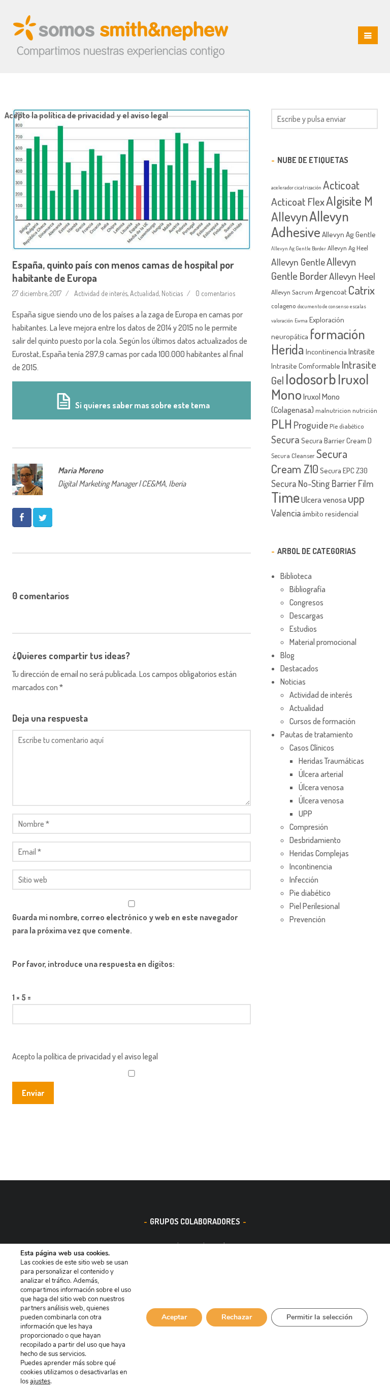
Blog (287, 655)
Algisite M (349, 200)
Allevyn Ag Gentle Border (298, 248)
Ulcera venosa (323, 499)
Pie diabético (310, 893)
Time (285, 497)
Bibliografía (307, 589)
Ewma (301, 320)
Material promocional (322, 642)
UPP (305, 813)
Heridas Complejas (319, 853)
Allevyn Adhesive (310, 223)
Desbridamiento (315, 840)
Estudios (303, 629)
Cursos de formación (322, 721)
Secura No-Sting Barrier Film (322, 483)
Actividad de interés (100, 293)
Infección (303, 880)
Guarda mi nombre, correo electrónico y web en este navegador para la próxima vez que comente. (125, 923)
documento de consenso (323, 306)
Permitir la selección (319, 1317)
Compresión (308, 827)
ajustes (40, 1381)
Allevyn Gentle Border (313, 268)
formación (337, 333)
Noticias (172, 293)
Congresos (306, 602)
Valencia (286, 513)
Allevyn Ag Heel (348, 248)
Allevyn (289, 216)
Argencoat (331, 291)
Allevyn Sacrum (292, 292)
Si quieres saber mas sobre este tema (142, 405)
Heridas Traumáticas (331, 761)
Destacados (299, 668)
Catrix (361, 290)
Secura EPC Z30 (344, 470)
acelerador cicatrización (296, 187)
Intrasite (361, 351)
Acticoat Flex (297, 201)
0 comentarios (215, 293)
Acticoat (341, 185)
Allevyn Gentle (298, 261)
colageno (283, 306)
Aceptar (174, 1317)
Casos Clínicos (311, 747)
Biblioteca (296, 576)
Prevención (307, 919)
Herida (287, 349)
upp (356, 498)
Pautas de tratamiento (316, 734)
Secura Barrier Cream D (336, 440)
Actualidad (144, 293)
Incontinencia (326, 351)
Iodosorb (310, 378)
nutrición (364, 410)
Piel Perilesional (314, 906)
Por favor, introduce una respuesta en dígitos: (93, 964)
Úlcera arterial (321, 774)
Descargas (306, 615)
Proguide (311, 424)
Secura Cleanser (293, 455)
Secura (285, 439)
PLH (281, 423)
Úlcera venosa (321, 787)
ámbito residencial (330, 513)
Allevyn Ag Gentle (349, 234)
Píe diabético (347, 426)
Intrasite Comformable (305, 366)
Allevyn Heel (352, 276)
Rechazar (236, 1317)
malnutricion (333, 410)
